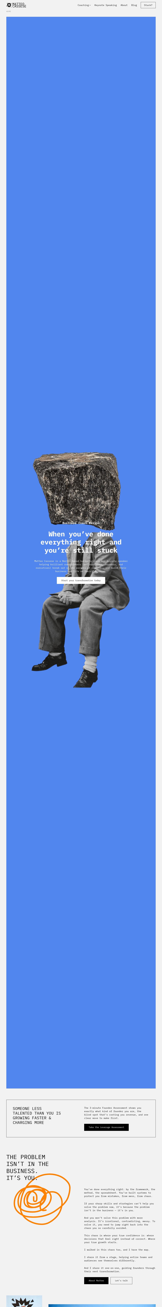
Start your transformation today (81, 580)
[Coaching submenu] (90, 5)
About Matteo (96, 1280)
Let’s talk (121, 1280)
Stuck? (148, 5)
